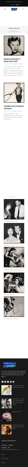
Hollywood (15, 63)
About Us (3, 462)
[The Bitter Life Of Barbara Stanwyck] (14, 92)
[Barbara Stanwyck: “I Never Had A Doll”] (14, 45)
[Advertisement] (14, 19)
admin (21, 63)
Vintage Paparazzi (13, 30)
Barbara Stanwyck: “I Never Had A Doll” (12, 60)
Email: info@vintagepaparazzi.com (10, 449)
